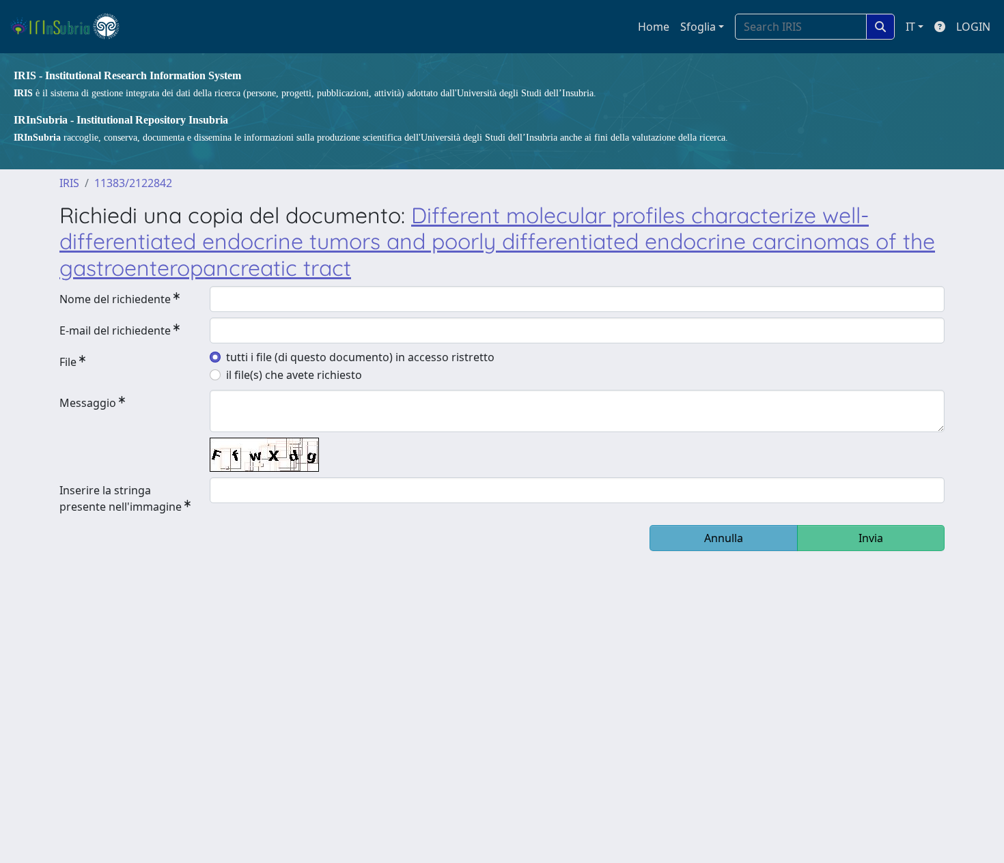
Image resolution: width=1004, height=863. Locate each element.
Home (653, 26)
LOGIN (973, 26)
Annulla (723, 538)
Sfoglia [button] (698, 26)
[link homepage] (70, 26)
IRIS (69, 182)
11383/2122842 (133, 182)
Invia (871, 538)
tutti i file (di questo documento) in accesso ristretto (360, 357)
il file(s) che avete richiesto (294, 374)
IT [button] (910, 26)
